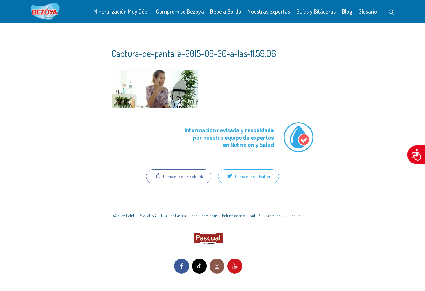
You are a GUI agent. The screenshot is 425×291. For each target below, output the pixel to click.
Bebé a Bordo (225, 11)
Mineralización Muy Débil (121, 11)
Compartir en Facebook (182, 176)
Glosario (368, 11)
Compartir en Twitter (252, 176)
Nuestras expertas (268, 11)
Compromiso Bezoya (180, 11)
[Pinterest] (199, 266)
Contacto (296, 215)
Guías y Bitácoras (316, 11)
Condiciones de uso (204, 215)
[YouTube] (234, 266)
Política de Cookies (272, 215)
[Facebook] (181, 266)
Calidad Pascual (175, 215)
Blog (347, 11)
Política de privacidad (238, 215)
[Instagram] (217, 266)
